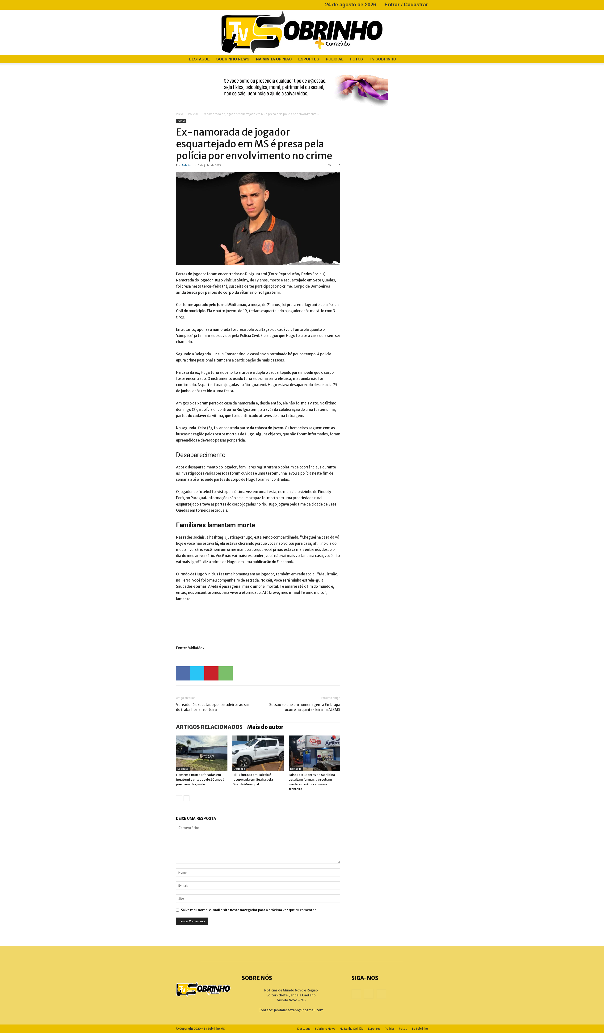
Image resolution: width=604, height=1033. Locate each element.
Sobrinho (188, 165)
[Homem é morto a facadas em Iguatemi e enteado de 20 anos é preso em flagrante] (201, 753)
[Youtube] (195, 4)
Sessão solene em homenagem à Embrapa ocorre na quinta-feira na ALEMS (304, 707)
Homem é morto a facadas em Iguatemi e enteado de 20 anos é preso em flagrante (200, 779)
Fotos (356, 59)
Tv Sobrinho (383, 59)
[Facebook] (179, 4)
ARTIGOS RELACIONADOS (209, 727)
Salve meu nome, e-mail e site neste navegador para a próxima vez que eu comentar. (249, 910)
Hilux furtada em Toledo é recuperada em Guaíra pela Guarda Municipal (252, 779)
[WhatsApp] (225, 673)
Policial (335, 59)
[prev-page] (179, 798)
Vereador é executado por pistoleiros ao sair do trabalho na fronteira (213, 707)
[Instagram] (187, 4)
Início (179, 114)
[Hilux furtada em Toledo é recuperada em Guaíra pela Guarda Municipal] (258, 753)
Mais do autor (265, 727)
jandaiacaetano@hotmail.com (298, 1010)
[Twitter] (197, 673)
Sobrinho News (232, 59)
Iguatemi (258, 385)
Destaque (199, 59)
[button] (422, 59)
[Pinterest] (211, 673)
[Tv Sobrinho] (302, 32)
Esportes (308, 59)
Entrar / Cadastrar (406, 4)
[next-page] (186, 798)
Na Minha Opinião (274, 59)
